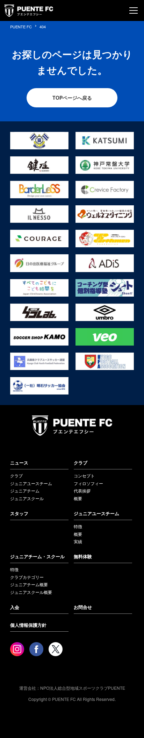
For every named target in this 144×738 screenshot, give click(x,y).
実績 (78, 541)
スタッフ (19, 513)
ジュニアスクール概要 (31, 592)
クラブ (16, 475)
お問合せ (83, 607)
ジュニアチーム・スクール (37, 556)
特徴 (78, 526)
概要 (78, 498)
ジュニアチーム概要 (29, 584)
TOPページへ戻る (72, 97)
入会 (14, 607)
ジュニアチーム (24, 491)
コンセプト (84, 475)
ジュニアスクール (27, 498)
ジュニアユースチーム (31, 483)
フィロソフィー (88, 483)
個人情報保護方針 (28, 625)
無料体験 (83, 556)
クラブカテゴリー (27, 577)
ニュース (19, 462)
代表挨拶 (82, 491)
